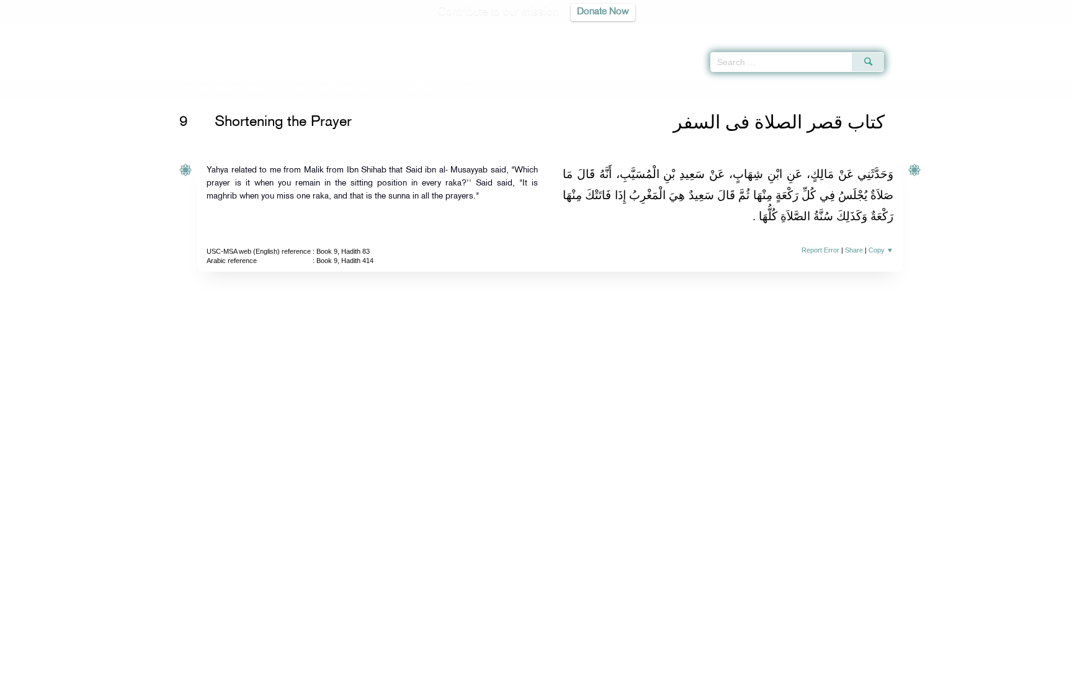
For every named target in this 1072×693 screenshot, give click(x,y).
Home (197, 88)
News (442, 681)
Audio (1042, 31)
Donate (613, 681)
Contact (574, 681)
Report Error (820, 250)
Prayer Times (998, 31)
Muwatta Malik (242, 88)
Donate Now (603, 12)
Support (479, 681)
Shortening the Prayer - (366, 88)
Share (854, 250)
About (410, 681)
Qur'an (917, 31)
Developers (526, 681)
